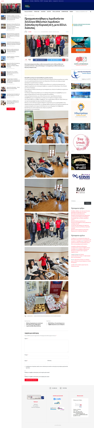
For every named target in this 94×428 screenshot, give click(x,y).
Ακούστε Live (27, 1)
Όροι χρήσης (35, 406)
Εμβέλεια (50, 1)
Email (26, 360)
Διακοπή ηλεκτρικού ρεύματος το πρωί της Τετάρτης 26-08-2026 (13, 95)
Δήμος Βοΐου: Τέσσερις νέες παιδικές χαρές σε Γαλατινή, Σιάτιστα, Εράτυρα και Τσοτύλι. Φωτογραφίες (81, 261)
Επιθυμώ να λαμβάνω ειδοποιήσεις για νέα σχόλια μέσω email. (37, 372)
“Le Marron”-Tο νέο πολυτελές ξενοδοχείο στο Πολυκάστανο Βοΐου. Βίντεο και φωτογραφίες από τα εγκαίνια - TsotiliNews (81, 240)
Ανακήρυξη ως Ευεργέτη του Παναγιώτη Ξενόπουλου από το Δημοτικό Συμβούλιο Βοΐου (80, 251)
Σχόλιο (26, 338)
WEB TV (41, 1)
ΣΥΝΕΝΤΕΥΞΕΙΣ (64, 11)
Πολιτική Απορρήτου (36, 407)
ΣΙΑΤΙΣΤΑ (49, 11)
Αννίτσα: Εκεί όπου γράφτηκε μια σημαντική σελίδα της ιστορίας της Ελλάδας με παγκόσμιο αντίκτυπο (13, 43)
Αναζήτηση (73, 201)
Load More (10, 108)
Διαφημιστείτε (55, 1)
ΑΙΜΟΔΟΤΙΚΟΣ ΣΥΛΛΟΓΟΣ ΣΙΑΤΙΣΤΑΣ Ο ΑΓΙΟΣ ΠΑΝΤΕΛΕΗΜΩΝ (47, 316)
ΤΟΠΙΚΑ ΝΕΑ (36, 11)
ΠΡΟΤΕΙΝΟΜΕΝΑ (31, 15)
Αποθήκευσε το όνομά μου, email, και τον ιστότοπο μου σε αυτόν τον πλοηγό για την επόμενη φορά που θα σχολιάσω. (47, 367)
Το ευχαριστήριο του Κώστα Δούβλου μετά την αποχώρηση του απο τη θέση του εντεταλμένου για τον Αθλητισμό (13, 80)
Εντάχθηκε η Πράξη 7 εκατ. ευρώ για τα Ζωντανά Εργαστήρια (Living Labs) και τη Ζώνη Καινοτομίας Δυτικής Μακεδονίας (14, 17)
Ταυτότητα (36, 404)
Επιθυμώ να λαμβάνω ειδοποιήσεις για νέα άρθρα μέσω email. (37, 376)
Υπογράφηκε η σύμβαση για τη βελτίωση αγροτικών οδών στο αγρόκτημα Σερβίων (13, 102)
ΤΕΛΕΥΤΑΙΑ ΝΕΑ (56, 31)
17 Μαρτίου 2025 (37, 31)
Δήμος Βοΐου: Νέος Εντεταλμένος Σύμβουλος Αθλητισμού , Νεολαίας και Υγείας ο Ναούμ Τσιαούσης (13, 65)
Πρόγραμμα (46, 1)
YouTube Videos (36, 1)
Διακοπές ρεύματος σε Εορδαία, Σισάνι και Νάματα (13, 57)
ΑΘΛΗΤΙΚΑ (43, 11)
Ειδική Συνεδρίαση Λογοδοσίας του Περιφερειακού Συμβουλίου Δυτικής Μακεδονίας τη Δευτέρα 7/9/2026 (13, 35)
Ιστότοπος (49, 360)
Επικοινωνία (61, 1)
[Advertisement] (48, 72)
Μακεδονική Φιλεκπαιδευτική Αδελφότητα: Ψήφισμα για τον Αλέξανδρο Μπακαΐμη (13, 50)
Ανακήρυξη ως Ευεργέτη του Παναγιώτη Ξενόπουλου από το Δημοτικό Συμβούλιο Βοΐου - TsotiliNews (80, 248)
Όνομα (26, 355)
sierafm (29, 31)
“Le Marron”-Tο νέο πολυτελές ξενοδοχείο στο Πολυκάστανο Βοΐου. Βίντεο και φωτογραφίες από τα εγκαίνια (81, 243)
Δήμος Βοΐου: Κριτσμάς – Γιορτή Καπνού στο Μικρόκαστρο (13, 88)
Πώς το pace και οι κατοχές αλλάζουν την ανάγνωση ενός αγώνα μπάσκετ (12, 73)
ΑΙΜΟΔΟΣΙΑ (30, 316)
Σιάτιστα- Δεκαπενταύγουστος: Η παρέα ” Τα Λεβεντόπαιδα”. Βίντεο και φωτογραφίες (80, 256)
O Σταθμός (32, 1)
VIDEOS (71, 11)
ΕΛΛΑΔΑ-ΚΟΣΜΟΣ (28, 11)
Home (26, 15)
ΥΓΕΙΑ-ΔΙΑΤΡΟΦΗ (56, 11)
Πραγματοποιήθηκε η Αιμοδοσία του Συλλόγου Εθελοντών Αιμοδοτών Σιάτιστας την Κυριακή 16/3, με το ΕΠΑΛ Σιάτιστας (10, 8)
